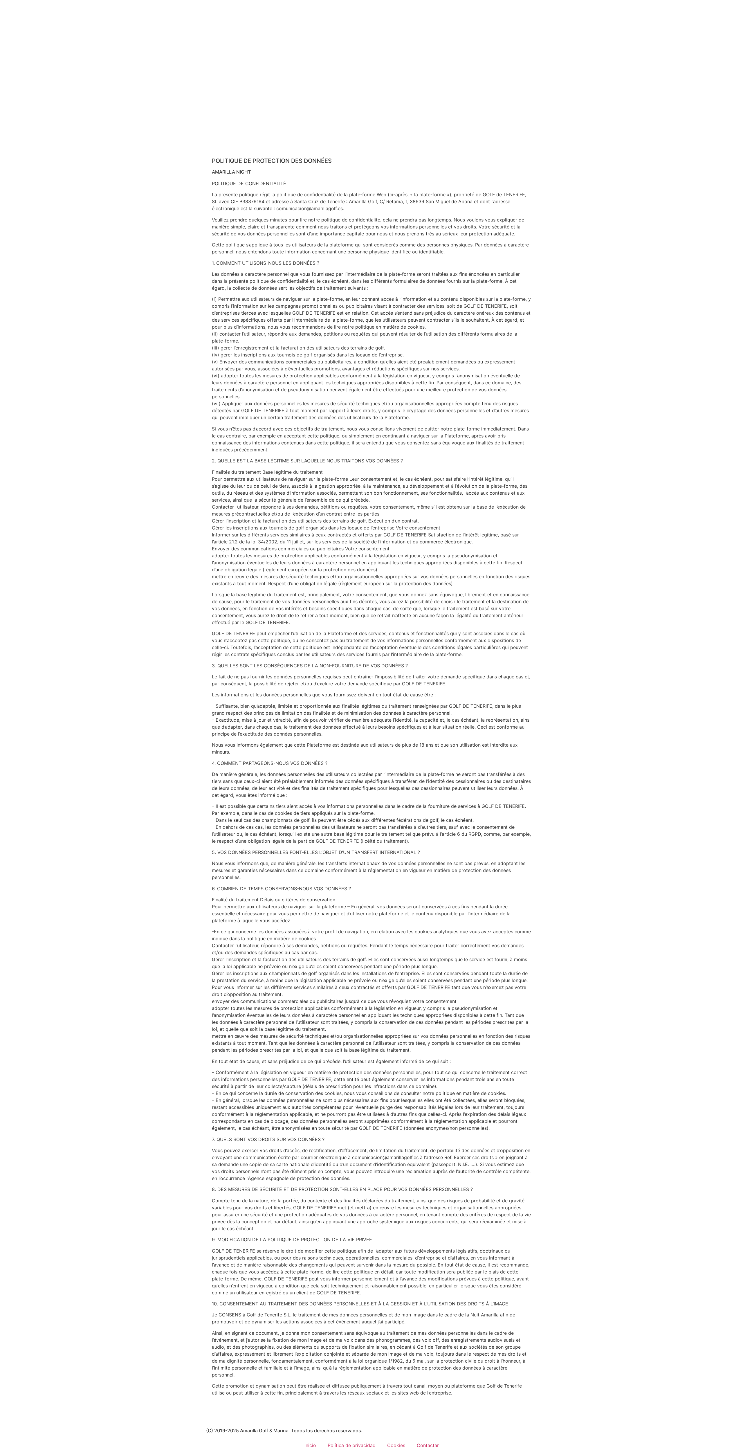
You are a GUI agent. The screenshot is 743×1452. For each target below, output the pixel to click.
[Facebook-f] (213, 1413)
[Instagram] (229, 1413)
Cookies (396, 1445)
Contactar (428, 1445)
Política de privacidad (352, 1445)
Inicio (310, 1445)
